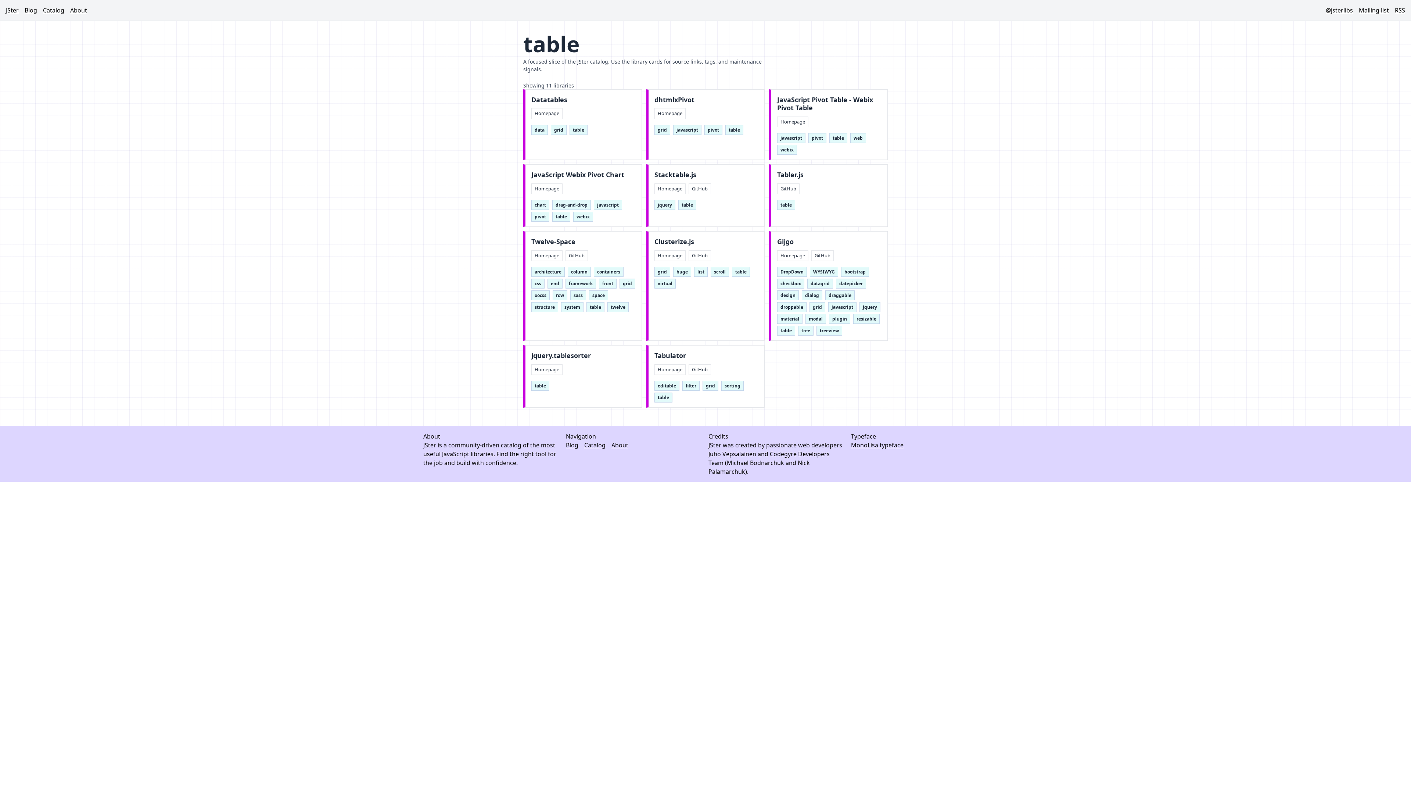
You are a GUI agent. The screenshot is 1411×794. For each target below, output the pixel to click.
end (555, 283)
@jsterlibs (1339, 10)
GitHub (700, 188)
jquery (665, 205)
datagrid (820, 283)
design (788, 295)
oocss (540, 295)
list (700, 272)
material (789, 319)
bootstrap (855, 272)
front (607, 283)
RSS (1400, 10)
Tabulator (670, 355)
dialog (812, 295)
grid (558, 130)
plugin (839, 319)
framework (581, 283)
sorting (732, 386)
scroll (720, 272)
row (560, 295)
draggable (840, 295)
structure (545, 307)
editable (667, 386)
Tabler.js (790, 175)
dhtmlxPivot (674, 100)
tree (805, 331)
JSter (12, 10)
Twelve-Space (553, 241)
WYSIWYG (824, 272)
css (538, 283)
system (572, 307)
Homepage (547, 113)
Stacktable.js (675, 175)
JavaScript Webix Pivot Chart (577, 175)
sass (578, 295)
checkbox (790, 283)
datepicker (851, 283)
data (540, 130)
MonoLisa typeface (877, 445)
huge (682, 272)
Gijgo (785, 241)
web (858, 138)
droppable (791, 307)
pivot (713, 130)
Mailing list (1374, 10)
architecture (548, 272)
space (598, 295)
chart (540, 205)
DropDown (792, 272)
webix (787, 150)
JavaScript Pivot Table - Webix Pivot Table (825, 104)
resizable (866, 319)
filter (691, 386)
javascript (687, 130)
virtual (665, 283)
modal (816, 319)
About (78, 10)
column (579, 272)
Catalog (53, 10)
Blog (31, 10)
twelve (618, 307)
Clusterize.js (674, 241)
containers (608, 272)
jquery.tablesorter (561, 355)
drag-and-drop (572, 205)
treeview (829, 331)
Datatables (549, 100)
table (578, 130)
